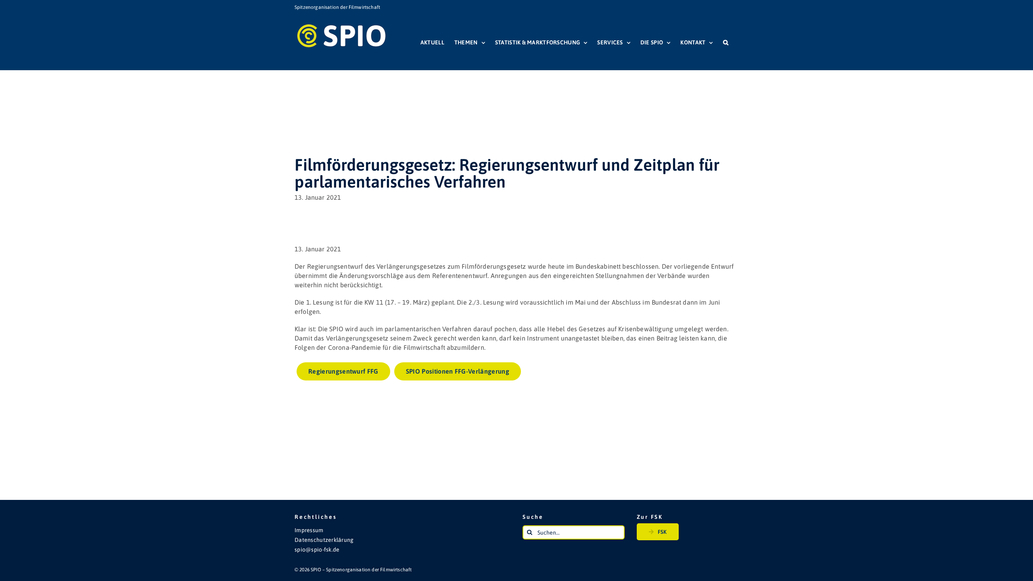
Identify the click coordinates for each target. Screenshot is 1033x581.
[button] (725, 42)
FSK (662, 532)
